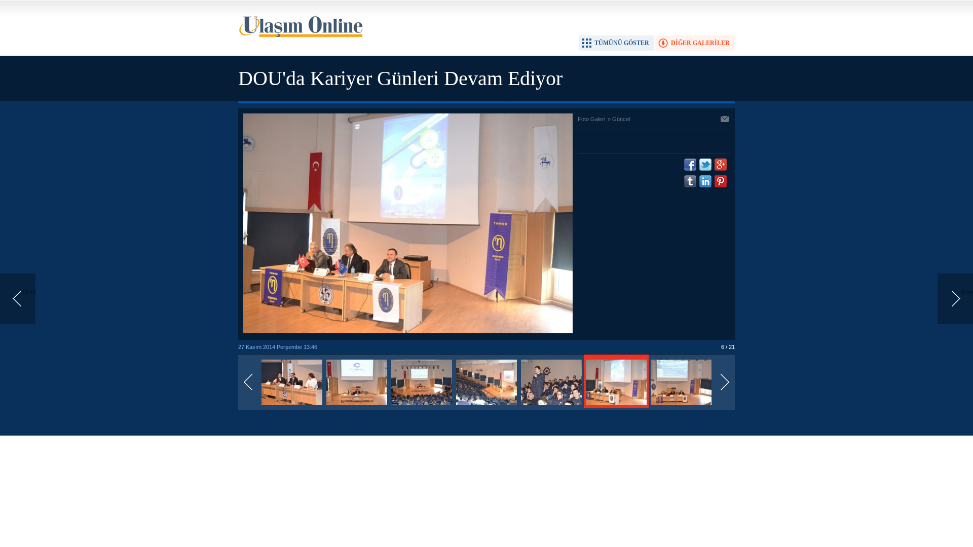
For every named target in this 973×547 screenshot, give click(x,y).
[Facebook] (690, 165)
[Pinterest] (721, 181)
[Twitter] (705, 165)
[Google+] (721, 165)
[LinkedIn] (705, 181)
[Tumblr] (690, 181)
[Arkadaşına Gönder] (725, 120)
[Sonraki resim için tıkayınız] (408, 331)
